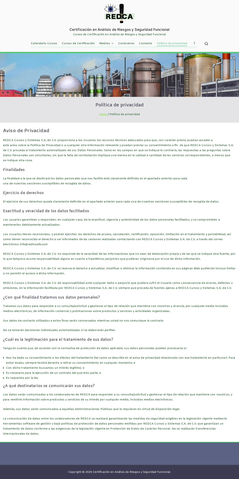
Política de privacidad (172, 43)
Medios (104, 43)
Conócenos (126, 43)
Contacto (145, 43)
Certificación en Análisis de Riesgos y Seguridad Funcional (119, 29)
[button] (112, 43)
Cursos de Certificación (78, 43)
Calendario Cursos (44, 43)
